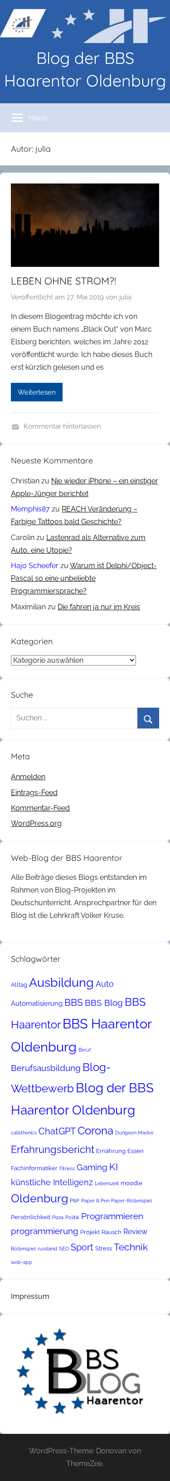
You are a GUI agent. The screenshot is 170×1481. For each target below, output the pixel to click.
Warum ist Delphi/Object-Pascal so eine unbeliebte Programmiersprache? (84, 578)
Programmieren (112, 1216)
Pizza (57, 1217)
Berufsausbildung (46, 1068)
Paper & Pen (95, 1200)
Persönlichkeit (30, 1217)
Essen (135, 1151)
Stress (103, 1248)
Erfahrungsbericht (52, 1149)
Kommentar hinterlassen (62, 426)
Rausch (111, 1232)
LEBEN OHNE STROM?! (63, 281)
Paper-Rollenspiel (131, 1200)
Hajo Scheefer (34, 565)
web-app (21, 1262)
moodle (131, 1183)
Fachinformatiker (34, 1168)
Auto (105, 984)
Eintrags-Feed (34, 792)
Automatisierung (37, 1003)
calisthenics (24, 1132)
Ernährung (111, 1151)
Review (135, 1231)
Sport (82, 1247)
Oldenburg (39, 1198)
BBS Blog (104, 1003)
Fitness (67, 1168)
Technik (131, 1247)
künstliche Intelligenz (52, 1182)
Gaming (92, 1167)
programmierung (44, 1231)
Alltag (19, 984)
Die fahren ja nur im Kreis (99, 607)
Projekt (90, 1232)
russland (47, 1248)
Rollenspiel (23, 1248)
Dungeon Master (134, 1132)
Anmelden (28, 776)
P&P (74, 1200)
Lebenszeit (107, 1183)
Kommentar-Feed (40, 808)
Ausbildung (61, 982)
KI (113, 1166)
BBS (73, 1002)
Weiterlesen (37, 392)
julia (125, 297)
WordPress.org (36, 823)
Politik (72, 1217)
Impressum (30, 1296)
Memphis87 (30, 509)
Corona (95, 1130)
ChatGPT (57, 1131)
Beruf (84, 1049)
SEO (64, 1248)
